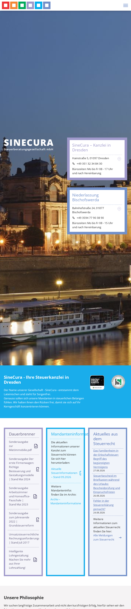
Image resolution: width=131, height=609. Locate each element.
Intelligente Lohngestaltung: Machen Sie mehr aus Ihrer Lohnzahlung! (20, 559)
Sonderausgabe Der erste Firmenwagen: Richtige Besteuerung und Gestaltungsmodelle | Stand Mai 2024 (21, 469)
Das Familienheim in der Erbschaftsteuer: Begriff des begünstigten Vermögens (106, 459)
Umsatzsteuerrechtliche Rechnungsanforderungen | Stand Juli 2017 (24, 538)
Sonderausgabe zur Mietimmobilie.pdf (20, 446)
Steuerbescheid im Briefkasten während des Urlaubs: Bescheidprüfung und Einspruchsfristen (106, 484)
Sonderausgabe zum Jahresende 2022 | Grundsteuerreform (21, 519)
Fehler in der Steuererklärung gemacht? (103, 505)
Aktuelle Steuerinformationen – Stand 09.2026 (64, 473)
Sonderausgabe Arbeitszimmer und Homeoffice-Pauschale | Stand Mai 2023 (19, 496)
